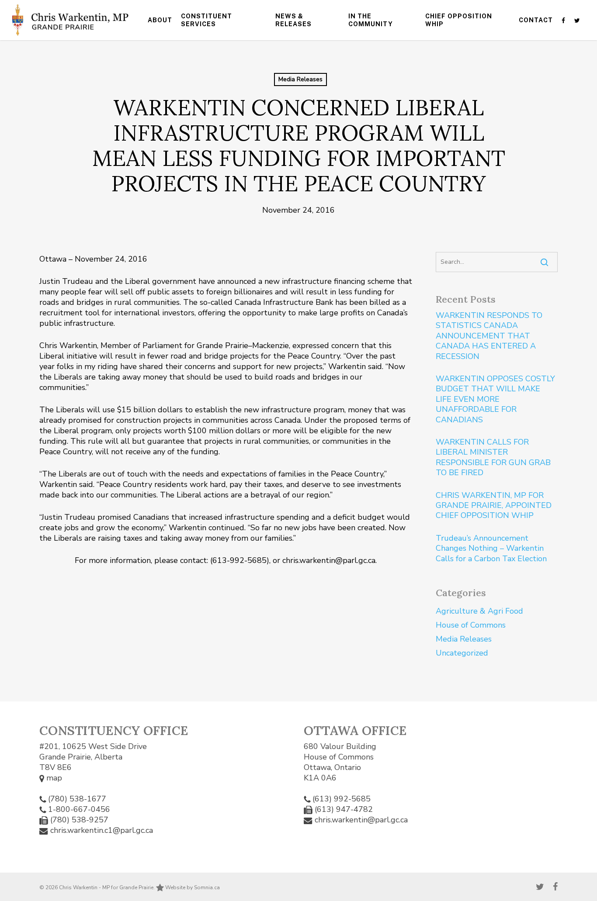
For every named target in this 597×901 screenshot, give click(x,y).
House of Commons (471, 625)
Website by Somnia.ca (192, 887)
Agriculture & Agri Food (479, 611)
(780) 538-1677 (77, 799)
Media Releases (300, 79)
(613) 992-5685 (341, 799)
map (53, 778)
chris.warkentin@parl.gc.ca (361, 820)
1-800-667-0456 (79, 809)
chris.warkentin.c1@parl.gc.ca (101, 830)
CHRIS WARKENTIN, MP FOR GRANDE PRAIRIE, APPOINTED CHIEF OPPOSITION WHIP (494, 505)
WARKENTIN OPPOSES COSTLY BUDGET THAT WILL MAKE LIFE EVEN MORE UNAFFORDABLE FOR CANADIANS (495, 399)
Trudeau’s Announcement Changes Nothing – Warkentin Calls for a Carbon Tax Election (492, 548)
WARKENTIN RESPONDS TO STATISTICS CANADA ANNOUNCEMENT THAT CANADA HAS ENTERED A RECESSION (489, 336)
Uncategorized (462, 653)
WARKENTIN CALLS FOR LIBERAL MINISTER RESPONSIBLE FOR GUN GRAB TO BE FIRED (493, 457)
